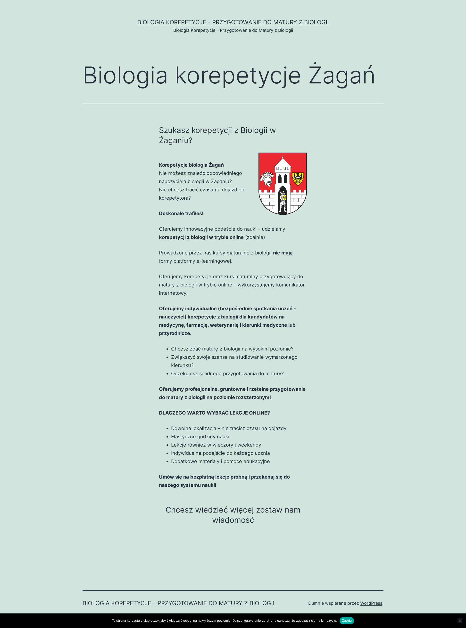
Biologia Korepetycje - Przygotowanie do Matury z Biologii (233, 22)
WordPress (371, 603)
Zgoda (347, 620)
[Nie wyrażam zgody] (460, 620)
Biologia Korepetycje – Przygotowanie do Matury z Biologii (178, 603)
